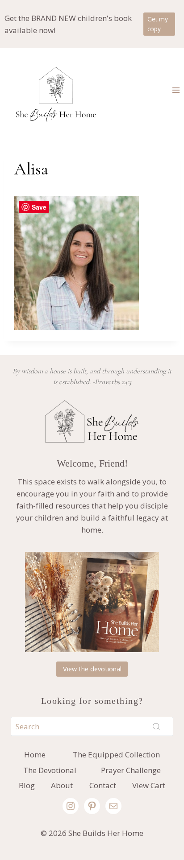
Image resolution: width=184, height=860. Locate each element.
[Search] (156, 726)
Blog (27, 785)
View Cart (148, 785)
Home (35, 754)
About (62, 785)
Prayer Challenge (131, 770)
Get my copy (157, 24)
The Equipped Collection (116, 754)
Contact (102, 785)
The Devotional (49, 770)
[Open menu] (175, 90)
